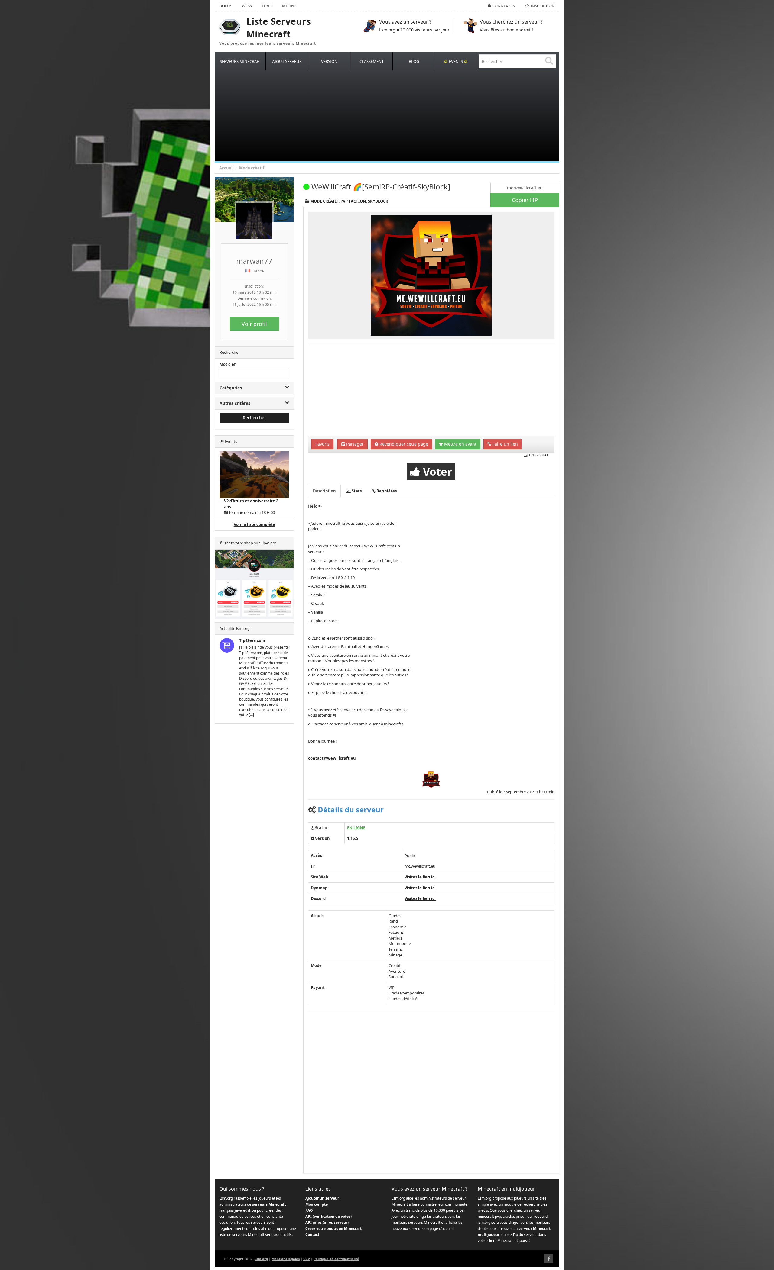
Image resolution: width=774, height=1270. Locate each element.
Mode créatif (251, 168)
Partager (354, 444)
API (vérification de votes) (328, 1216)
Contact (312, 1234)
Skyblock (378, 201)
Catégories (231, 388)
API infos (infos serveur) (327, 1222)
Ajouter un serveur (322, 1198)
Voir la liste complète (254, 524)
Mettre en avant (459, 444)
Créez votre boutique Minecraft (333, 1228)
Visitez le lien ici (420, 877)
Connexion (503, 5)
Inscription (543, 5)
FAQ (309, 1210)
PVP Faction (353, 201)
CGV (306, 1258)
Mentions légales (286, 1258)
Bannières (386, 491)
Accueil (226, 168)
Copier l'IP (525, 200)
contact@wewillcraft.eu (332, 758)
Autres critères (235, 403)
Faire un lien (504, 444)
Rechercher (254, 418)
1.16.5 (352, 838)
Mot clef (228, 364)
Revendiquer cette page (403, 444)
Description (324, 491)
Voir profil (254, 323)
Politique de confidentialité (336, 1258)
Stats (356, 491)
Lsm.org (261, 1258)
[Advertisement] (396, 116)
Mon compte (316, 1204)
